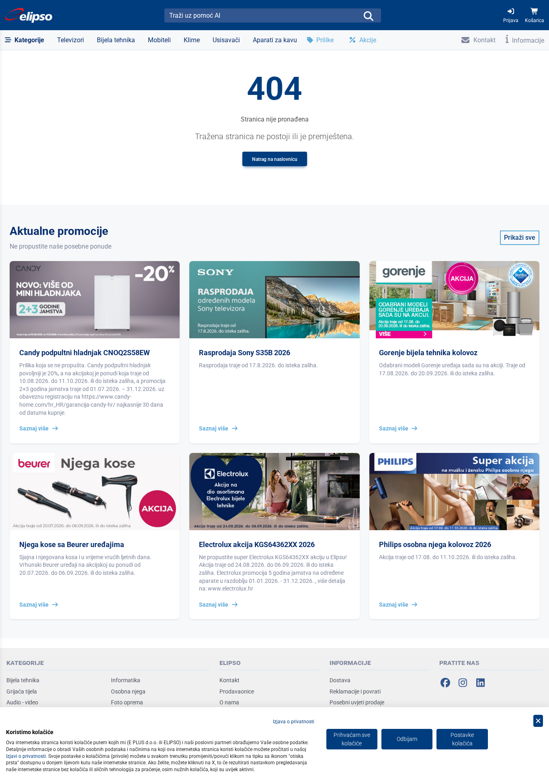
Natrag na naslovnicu (274, 159)
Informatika (125, 680)
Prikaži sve (519, 237)
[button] (24, 40)
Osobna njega (128, 691)
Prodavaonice (236, 691)
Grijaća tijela (21, 691)
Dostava (340, 680)
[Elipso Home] (29, 15)
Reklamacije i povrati (355, 691)
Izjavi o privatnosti (26, 756)
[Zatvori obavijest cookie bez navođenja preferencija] (538, 721)
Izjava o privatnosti (293, 721)
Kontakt (229, 680)
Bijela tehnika (22, 680)
